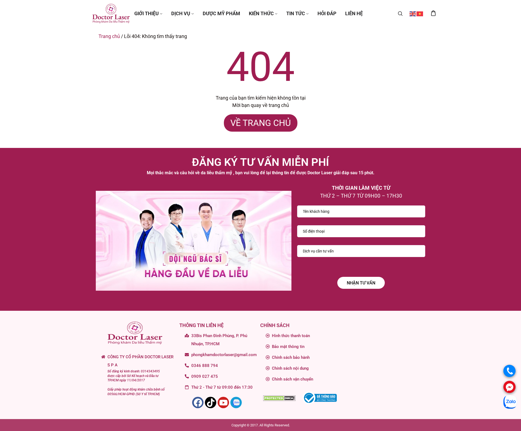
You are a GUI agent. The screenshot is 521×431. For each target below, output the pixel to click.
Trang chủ (109, 36)
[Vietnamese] (420, 13)
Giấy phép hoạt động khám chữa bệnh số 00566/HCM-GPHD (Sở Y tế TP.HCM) (136, 392)
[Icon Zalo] (236, 402)
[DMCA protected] (279, 397)
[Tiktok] (210, 402)
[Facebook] (198, 402)
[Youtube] (223, 402)
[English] (413, 13)
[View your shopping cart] (433, 13)
